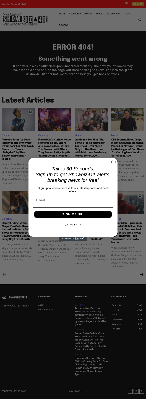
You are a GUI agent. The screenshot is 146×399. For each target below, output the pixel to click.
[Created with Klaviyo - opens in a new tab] (73, 239)
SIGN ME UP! (73, 214)
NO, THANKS (73, 225)
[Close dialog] (113, 162)
